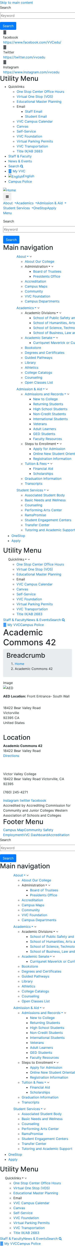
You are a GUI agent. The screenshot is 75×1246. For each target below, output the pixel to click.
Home (19, 664)
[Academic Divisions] (60, 313)
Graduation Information (43, 478)
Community (34, 291)
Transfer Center (37, 525)
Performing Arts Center (43, 510)
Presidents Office (46, 276)
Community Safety (38, 830)
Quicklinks (16, 559)
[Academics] (38, 308)
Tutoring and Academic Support (47, 1149)
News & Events (20, 161)
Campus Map (13, 830)
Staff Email (33, 111)
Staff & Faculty (20, 156)
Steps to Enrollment (40, 444)
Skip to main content (16, 2)
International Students (50, 419)
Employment (13, 835)
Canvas (22, 126)
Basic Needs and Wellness (45, 500)
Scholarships (43, 473)
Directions (11, 756)
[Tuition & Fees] (51, 463)
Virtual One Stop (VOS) (35, 96)
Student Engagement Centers (48, 520)
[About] (31, 256)
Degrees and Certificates (44, 352)
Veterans (40, 424)
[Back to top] (1, 764)
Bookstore (33, 348)
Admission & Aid (50, 203)
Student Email (36, 116)
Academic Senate (38, 338)
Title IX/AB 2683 (29, 151)
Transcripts (33, 483)
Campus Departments (42, 301)
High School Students (50, 409)
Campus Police (20, 181)
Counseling (33, 377)
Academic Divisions (40, 313)
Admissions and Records (44, 394)
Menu (7, 213)
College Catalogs (38, 372)
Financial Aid (43, 468)
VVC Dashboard (35, 835)
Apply (51, 208)
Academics (25, 203)
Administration (36, 266)
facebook (38, 800)
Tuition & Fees (36, 464)
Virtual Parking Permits (35, 141)
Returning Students (48, 404)
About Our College (39, 261)
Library (30, 362)
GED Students (44, 434)
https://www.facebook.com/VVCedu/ (32, 42)
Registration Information (52, 459)
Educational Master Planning (39, 101)
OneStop (40, 208)
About (8, 203)
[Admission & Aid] (47, 389)
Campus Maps (36, 286)
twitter (25, 800)
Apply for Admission (49, 449)
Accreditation (35, 281)
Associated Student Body (45, 495)
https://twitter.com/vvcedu (24, 57)
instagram (11, 800)
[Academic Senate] (57, 338)
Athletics (31, 367)
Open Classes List (39, 382)
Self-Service (26, 131)
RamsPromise (35, 515)
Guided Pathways (38, 357)
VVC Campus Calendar (35, 121)
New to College (45, 399)
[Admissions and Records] (68, 394)
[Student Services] (48, 490)
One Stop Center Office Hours (40, 91)
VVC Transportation (32, 146)
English (28, 176)
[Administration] (52, 266)
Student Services (17, 208)
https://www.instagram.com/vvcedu (31, 72)
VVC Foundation (29, 136)
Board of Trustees (47, 271)
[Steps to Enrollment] (61, 444)
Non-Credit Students (49, 414)
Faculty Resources (47, 439)
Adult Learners (44, 429)
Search (5, 7)
